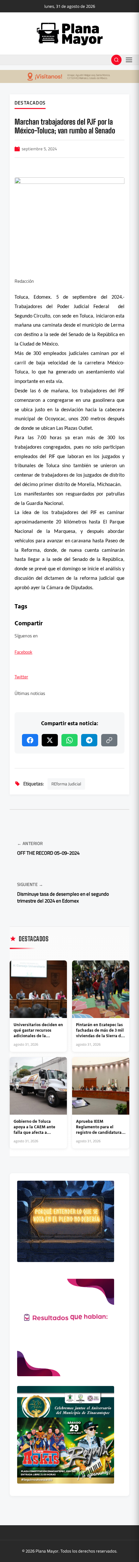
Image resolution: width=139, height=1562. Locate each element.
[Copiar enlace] (109, 740)
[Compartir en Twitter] (50, 740)
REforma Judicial (66, 784)
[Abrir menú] (129, 60)
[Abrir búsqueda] (116, 60)
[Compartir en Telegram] (89, 740)
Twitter (21, 676)
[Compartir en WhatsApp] (69, 740)
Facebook (23, 652)
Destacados (30, 103)
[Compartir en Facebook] (30, 740)
